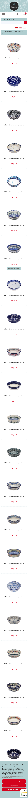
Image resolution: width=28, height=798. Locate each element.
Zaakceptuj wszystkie (14, 789)
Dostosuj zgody (14, 785)
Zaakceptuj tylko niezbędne (14, 781)
